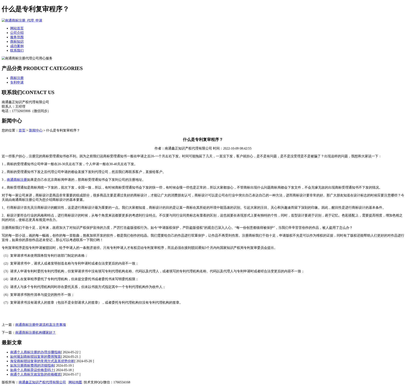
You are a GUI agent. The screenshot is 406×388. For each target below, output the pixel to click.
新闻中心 (36, 130)
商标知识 (17, 41)
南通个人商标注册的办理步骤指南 (35, 352)
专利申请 (17, 82)
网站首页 (17, 28)
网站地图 (75, 382)
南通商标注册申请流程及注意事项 (40, 324)
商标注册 (17, 78)
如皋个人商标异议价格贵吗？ (32, 370)
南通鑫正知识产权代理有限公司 (42, 382)
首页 (22, 130)
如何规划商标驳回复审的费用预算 (35, 356)
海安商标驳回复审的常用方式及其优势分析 (42, 361)
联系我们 (17, 50)
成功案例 (17, 46)
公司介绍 (17, 32)
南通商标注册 (17, 179)
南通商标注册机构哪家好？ (35, 332)
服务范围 (17, 37)
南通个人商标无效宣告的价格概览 (35, 374)
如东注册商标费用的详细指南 (32, 365)
